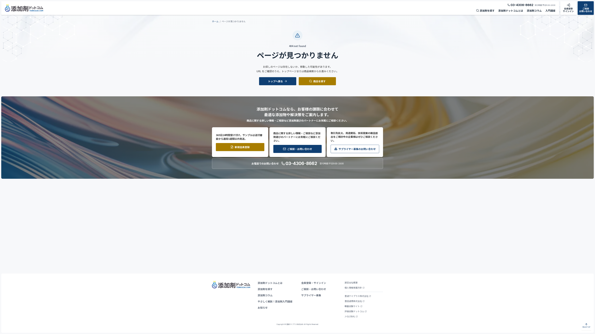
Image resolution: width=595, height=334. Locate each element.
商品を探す (319, 81)
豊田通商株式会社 (353, 301)
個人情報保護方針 (353, 287)
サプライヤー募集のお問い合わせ (357, 149)
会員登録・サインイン (313, 283)
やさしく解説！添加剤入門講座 (275, 301)
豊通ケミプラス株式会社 (356, 296)
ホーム (215, 21)
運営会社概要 (351, 282)
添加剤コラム (534, 10)
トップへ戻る (275, 81)
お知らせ (263, 307)
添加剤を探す (487, 10)
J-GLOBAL (350, 316)
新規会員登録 (242, 147)
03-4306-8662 (522, 5)
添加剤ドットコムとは (510, 10)
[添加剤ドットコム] (24, 8)
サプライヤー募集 (311, 295)
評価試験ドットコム (354, 311)
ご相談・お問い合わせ (299, 149)
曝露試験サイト (352, 306)
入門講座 (550, 10)
